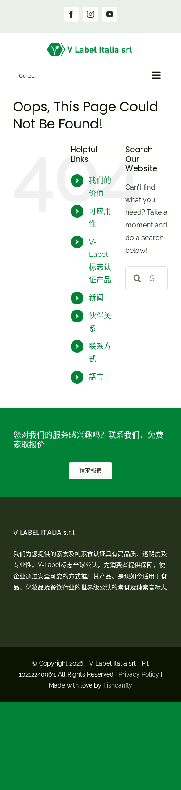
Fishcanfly (117, 685)
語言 (96, 377)
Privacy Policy (139, 674)
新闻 (96, 297)
